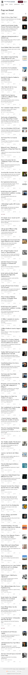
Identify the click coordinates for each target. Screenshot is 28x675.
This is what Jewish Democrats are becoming (8, 197)
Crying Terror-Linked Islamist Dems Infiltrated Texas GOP (10, 475)
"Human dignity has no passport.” (8, 538)
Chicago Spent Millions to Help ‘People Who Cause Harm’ (9, 229)
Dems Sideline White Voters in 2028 (10, 47)
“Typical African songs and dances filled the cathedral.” (10, 153)
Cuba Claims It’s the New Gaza (9, 87)
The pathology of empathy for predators (10, 141)
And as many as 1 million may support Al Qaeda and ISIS (10, 332)
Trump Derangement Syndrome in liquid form (10, 468)
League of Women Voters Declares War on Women (10, 286)
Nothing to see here (5, 80)
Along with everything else (7, 600)
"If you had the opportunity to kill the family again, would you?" (9, 579)
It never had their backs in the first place (10, 377)
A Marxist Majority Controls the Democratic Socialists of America (10, 419)
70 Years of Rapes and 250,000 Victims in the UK (9, 515)
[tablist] (7, 13)
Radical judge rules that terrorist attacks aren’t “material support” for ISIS (10, 208)
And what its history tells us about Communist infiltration (8, 110)
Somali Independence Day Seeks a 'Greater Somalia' (10, 363)
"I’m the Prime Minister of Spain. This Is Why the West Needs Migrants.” (10, 184)
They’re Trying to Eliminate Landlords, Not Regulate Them (9, 297)
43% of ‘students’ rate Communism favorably (9, 321)
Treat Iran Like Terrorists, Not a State (10, 172)
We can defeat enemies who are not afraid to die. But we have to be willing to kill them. (10, 175)
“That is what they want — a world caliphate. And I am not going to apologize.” (11, 646)
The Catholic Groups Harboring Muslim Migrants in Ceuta (9, 57)
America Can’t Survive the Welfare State (10, 453)
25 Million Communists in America (10, 319)
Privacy (14, 668)
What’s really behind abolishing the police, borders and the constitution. (10, 165)
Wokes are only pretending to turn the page (11, 19)
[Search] (25, 13)
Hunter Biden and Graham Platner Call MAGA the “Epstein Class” (10, 545)
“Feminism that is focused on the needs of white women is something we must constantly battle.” (10, 289)
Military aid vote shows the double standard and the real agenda (9, 243)
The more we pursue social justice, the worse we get (9, 70)
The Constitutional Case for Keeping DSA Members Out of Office (10, 408)
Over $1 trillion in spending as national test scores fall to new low (10, 345)
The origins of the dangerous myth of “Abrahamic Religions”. (9, 445)
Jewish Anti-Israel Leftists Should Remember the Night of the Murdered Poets (9, 275)
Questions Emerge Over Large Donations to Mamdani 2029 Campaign (9, 263)
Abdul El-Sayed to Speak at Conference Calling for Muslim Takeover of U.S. (9, 96)
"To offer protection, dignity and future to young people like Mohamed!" (10, 60)
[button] (2, 4)
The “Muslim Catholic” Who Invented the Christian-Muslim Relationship (10, 442)
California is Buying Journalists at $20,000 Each (9, 37)
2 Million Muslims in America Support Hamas (11, 329)
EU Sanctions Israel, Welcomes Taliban (9, 632)
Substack (8, 673)
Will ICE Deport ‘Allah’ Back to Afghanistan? (9, 576)
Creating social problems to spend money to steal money (10, 590)
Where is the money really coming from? (10, 266)
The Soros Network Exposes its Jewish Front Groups (11, 654)
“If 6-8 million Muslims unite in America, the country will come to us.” (10, 100)
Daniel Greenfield (9, 20)
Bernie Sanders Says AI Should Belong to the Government (9, 598)
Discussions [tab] (11, 13)
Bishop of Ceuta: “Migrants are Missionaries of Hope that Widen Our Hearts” (11, 149)
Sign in (25, 1)
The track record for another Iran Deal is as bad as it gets (10, 432)
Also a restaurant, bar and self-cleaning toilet (10, 622)
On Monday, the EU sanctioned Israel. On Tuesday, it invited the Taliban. (10, 635)
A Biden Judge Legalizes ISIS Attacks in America (10, 204)
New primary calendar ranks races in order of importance (10, 49)
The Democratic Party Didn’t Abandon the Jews (8, 374)
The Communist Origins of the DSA (10, 107)
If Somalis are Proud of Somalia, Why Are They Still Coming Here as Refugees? (10, 385)
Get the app (19, 671)
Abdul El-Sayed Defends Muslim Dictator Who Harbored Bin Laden (10, 26)
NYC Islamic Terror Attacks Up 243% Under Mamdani (10, 218)
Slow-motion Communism (7, 300)
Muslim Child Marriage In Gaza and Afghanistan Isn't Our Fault (10, 352)
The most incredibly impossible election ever (10, 558)
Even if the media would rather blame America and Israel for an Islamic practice (10, 356)
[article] (14, 20)
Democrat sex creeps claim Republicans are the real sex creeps (10, 549)
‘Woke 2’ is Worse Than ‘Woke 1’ (9, 17)
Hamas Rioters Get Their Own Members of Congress (9, 397)
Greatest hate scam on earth (7, 568)
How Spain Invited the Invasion (9, 182)
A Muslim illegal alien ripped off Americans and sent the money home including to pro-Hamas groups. (11, 130)
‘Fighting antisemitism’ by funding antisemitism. (8, 657)
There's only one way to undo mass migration (9, 507)
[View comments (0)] (8, 461)
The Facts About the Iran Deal (9, 497)
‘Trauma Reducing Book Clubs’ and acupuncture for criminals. (9, 232)
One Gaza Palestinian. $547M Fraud (10, 128)
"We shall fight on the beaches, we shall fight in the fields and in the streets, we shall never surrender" (10, 121)
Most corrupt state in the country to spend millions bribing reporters (10, 40)
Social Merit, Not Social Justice (9, 68)
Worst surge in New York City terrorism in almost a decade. (10, 221)
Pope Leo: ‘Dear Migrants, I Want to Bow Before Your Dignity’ (10, 536)
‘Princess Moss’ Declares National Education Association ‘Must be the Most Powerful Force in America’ (10, 341)
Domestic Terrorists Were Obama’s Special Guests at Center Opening (10, 486)
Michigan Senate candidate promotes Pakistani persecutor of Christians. (9, 29)
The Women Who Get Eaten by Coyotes (9, 138)
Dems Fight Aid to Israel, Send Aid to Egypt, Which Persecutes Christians (10, 240)
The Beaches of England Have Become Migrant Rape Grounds (9, 118)
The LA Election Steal (6, 556)
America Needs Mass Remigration (10, 505)
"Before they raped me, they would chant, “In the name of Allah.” (10, 518)
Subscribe (20, 1)
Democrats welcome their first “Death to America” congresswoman (10, 400)
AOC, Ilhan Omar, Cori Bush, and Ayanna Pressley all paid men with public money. (10, 254)
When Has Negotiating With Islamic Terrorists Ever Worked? (10, 428)
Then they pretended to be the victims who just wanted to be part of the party (10, 479)
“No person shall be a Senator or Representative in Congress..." (8, 411)
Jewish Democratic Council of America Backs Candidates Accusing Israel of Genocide (10, 193)
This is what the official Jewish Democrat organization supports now (10, 312)
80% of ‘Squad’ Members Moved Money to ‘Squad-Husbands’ (9, 251)
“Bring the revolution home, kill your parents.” (9, 490)
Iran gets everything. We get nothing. (9, 498)
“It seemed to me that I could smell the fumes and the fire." (9, 278)
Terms (17, 668)
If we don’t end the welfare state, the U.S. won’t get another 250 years (10, 457)
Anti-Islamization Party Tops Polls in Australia (10, 643)
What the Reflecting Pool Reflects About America (9, 464)
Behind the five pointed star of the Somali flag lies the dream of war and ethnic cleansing (10, 367)
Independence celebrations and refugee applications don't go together (10, 389)
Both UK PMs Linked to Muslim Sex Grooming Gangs (10, 78)
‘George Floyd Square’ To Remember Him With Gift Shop (10, 618)
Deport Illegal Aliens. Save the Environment (9, 607)
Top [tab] (6, 13)
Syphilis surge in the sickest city (8, 529)
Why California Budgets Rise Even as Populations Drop (10, 587)
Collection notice (22, 668)
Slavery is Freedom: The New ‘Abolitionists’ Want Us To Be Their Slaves (10, 161)
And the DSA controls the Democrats (9, 421)
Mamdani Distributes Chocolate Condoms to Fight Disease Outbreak (10, 526)
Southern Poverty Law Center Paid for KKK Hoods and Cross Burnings (11, 566)
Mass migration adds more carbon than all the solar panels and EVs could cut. (10, 611)
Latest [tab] (3, 13)
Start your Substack (11, 671)
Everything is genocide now (7, 88)
